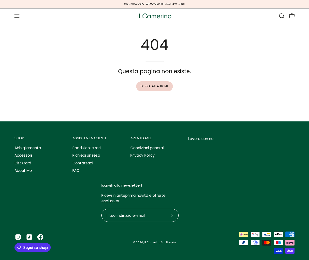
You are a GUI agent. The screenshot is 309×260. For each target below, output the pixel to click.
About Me (23, 170)
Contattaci (82, 163)
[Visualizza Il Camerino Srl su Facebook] (40, 237)
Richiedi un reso (86, 155)
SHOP (19, 138)
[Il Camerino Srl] (154, 16)
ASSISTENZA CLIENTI (89, 138)
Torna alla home (154, 86)
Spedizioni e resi (86, 147)
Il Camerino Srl (154, 242)
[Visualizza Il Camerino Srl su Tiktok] (29, 237)
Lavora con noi (201, 138)
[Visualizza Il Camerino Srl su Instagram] (18, 237)
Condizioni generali (147, 147)
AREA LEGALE (141, 138)
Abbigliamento (27, 147)
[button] (282, 16)
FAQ (75, 170)
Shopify (171, 242)
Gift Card (22, 163)
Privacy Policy (142, 155)
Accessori (23, 155)
